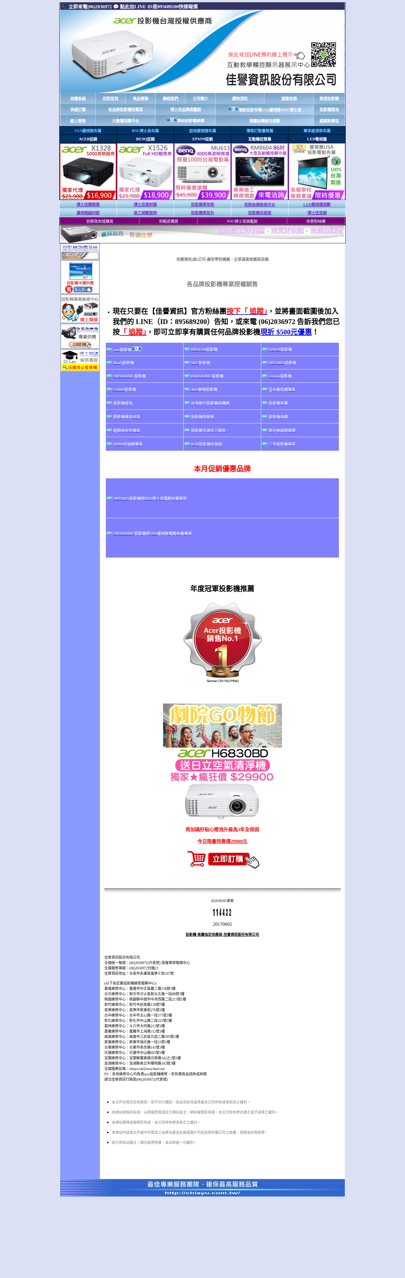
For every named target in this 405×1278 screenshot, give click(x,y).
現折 (286, 332)
